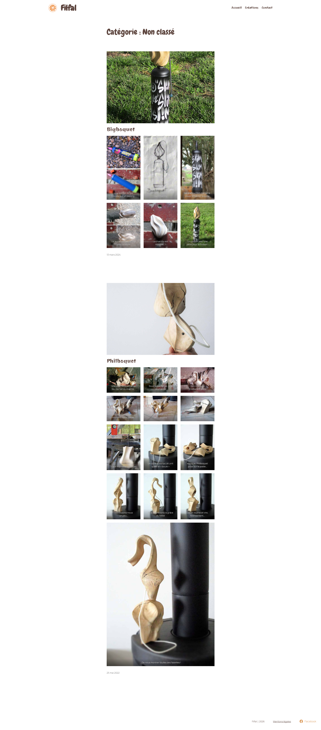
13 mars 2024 (114, 254)
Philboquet (121, 361)
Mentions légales (282, 721)
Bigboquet (121, 129)
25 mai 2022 (113, 672)
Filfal (68, 8)
